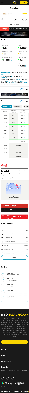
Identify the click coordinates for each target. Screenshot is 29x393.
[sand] (14, 13)
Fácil (27, 238)
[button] (21, 172)
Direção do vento (22, 51)
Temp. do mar (22, 57)
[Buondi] (14, 165)
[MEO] (3, 370)
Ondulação (5, 45)
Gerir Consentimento (6, 386)
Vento (19, 45)
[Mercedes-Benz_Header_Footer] (14, 370)
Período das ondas (7, 51)
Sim (27, 230)
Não (27, 241)
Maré (19, 63)
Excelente (26, 234)
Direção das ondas (7, 57)
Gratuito (26, 245)
